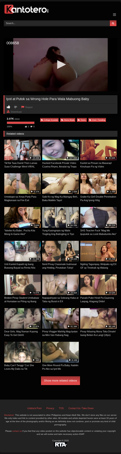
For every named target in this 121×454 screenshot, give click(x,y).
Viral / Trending (98, 120)
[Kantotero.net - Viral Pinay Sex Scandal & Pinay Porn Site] (60, 10)
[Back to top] (112, 445)
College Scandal (51, 120)
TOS (61, 408)
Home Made (69, 120)
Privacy (50, 408)
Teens (83, 120)
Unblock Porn (34, 408)
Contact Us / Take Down (81, 408)
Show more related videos (60, 380)
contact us (17, 431)
